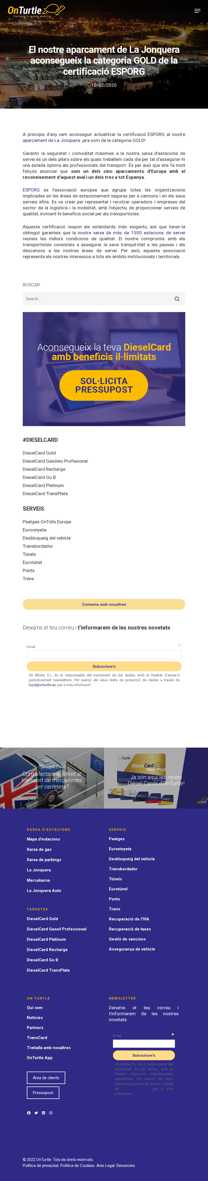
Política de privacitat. (41, 1165)
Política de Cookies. (78, 1165)
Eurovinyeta (34, 530)
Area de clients (46, 1077)
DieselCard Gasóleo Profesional (55, 461)
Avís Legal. (106, 1165)
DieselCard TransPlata (45, 493)
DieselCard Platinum (43, 485)
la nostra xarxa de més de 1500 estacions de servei (128, 232)
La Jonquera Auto (44, 890)
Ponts (29, 570)
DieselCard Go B (39, 477)
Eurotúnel (32, 562)
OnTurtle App (40, 1057)
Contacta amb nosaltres (104, 604)
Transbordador (38, 546)
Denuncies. (126, 1165)
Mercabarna (38, 880)
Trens (28, 578)
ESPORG (31, 190)
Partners (35, 1027)
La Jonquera (39, 870)
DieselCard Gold (39, 453)
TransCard (37, 1037)
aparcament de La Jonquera (51, 140)
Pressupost (43, 1092)
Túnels (29, 554)
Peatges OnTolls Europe (47, 521)
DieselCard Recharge (44, 469)
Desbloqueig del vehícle (47, 538)
